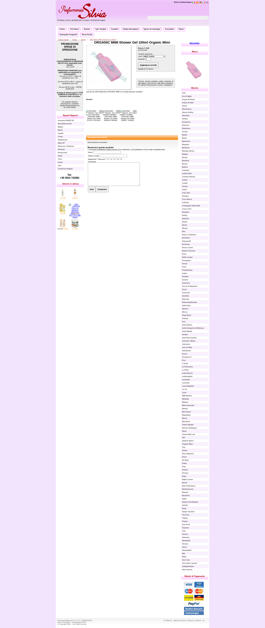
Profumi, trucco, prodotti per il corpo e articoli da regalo (81, 20)
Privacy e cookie (193, 620)
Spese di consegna (152, 29)
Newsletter (195, 43)
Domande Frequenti (68, 35)
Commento (92, 162)
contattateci (167, 85)
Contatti (114, 29)
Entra (176, 2)
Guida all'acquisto (130, 29)
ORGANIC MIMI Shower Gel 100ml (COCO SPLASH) (94, 118)
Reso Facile (87, 35)
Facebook (169, 29)
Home (62, 29)
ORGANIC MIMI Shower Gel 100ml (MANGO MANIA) (110, 118)
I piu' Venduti (100, 29)
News (181, 29)
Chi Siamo (74, 29)
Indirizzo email (93, 156)
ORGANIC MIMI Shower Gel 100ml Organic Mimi (132, 42)
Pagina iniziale (63, 39)
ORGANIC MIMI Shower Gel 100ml (103, 39)
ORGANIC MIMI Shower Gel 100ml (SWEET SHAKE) (127, 118)
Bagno (74, 39)
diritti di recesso (179, 620)
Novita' (87, 29)
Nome (90, 152)
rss (203, 620)
